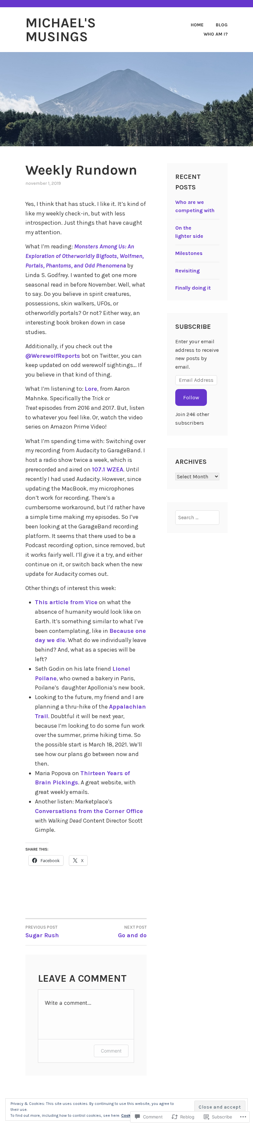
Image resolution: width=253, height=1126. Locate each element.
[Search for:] (197, 517)
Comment (111, 1051)
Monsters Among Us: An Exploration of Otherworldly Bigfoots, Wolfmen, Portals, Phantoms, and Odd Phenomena (84, 256)
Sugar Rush (42, 932)
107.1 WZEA (107, 469)
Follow (191, 397)
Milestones (189, 253)
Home (197, 25)
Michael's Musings (60, 29)
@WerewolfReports (52, 355)
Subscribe (193, 326)
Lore (91, 388)
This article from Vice (66, 602)
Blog (222, 25)
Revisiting (187, 270)
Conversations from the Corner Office (89, 811)
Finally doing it (193, 288)
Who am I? (216, 34)
